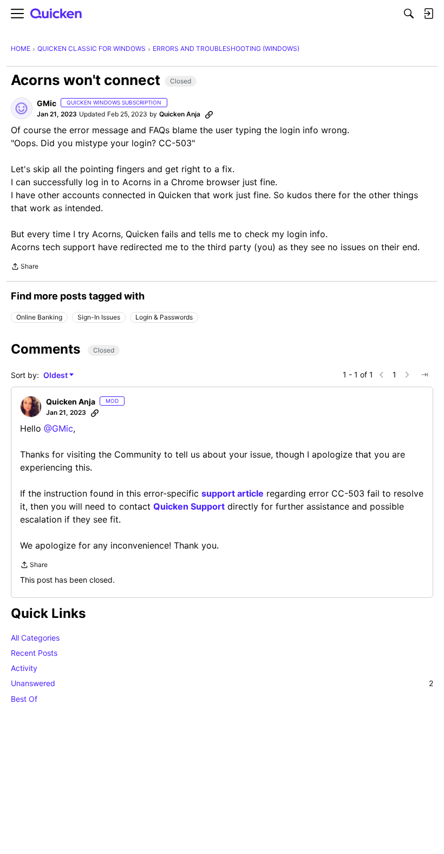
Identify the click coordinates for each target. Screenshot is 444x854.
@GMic (58, 428)
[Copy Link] (209, 114)
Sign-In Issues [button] (98, 317)
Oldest (56, 375)
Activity (24, 668)
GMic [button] (46, 103)
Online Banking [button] (39, 317)
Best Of (24, 698)
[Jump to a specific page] (424, 374)
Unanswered (222, 683)
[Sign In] (428, 13)
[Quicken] (56, 14)
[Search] (409, 13)
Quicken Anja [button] (179, 114)
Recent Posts (34, 652)
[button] (21, 108)
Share (24, 267)
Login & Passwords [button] (164, 317)
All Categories (35, 637)
